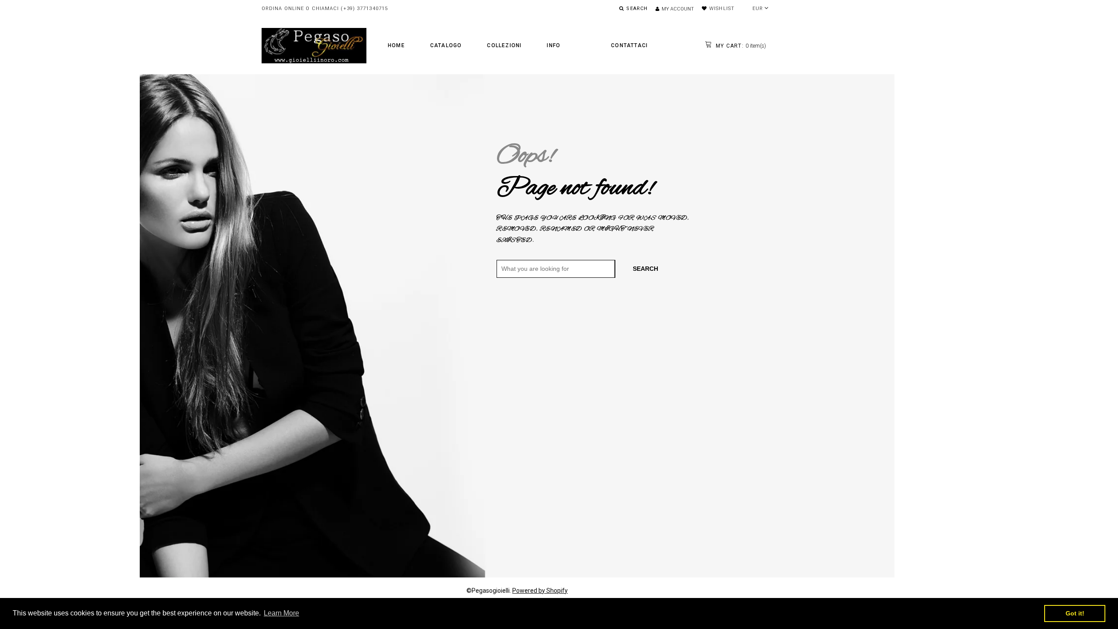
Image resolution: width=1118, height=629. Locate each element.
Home (396, 45)
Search (645, 268)
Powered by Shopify (540, 590)
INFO (553, 45)
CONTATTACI (629, 45)
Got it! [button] (1075, 613)
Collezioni (504, 45)
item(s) (740, 46)
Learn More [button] (281, 613)
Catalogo (446, 45)
